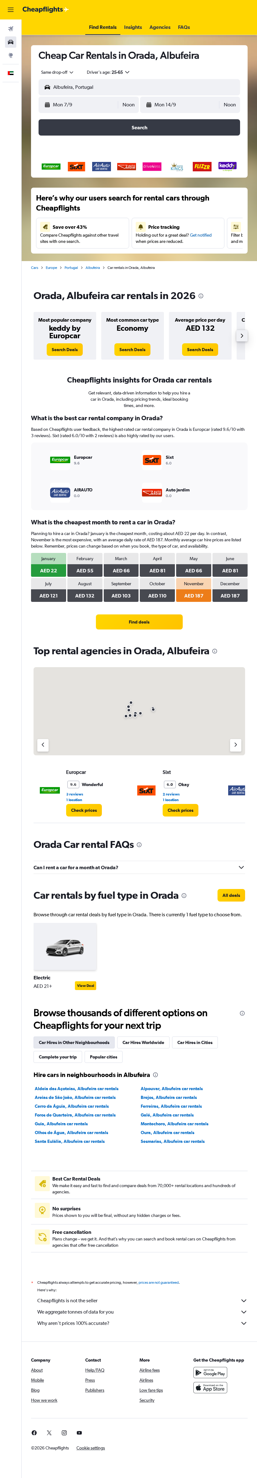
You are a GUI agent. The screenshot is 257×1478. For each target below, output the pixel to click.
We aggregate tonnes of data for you (75, 1312)
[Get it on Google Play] (210, 1372)
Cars (34, 267)
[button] (11, 10)
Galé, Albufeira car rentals (167, 1114)
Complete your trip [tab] (58, 1056)
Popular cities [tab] (103, 1056)
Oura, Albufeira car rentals (167, 1132)
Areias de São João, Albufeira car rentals (75, 1097)
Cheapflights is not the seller (67, 1301)
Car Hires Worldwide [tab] (143, 1042)
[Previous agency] (43, 745)
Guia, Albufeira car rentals (61, 1123)
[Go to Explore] (11, 55)
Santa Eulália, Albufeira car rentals (70, 1141)
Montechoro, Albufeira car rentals (174, 1123)
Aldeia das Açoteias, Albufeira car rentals (76, 1088)
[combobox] (58, 72)
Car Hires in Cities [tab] (194, 1042)
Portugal (71, 267)
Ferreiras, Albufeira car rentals (171, 1106)
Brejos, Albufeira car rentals (169, 1097)
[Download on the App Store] (210, 1387)
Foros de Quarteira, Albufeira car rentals (75, 1114)
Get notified (201, 235)
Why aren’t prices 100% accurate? (73, 1323)
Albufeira (93, 267)
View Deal (85, 985)
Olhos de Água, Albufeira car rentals (71, 1132)
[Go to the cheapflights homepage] (46, 10)
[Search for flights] (11, 29)
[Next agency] (235, 745)
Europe (51, 267)
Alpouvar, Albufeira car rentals (172, 1088)
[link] (65, 349)
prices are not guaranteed (159, 1282)
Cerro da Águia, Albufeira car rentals (72, 1106)
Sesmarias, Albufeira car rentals (173, 1141)
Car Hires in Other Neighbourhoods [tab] (74, 1042)
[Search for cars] (11, 42)
